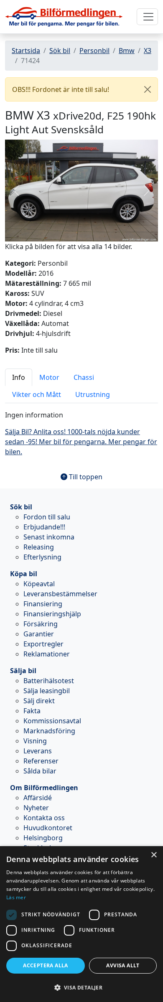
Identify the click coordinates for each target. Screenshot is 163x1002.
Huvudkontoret (47, 827)
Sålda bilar (39, 771)
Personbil (94, 50)
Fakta (32, 710)
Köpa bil (23, 573)
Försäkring (40, 623)
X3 (147, 50)
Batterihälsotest (48, 680)
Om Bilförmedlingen (44, 787)
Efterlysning (42, 557)
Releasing (38, 547)
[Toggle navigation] (147, 16)
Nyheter (36, 807)
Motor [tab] (49, 377)
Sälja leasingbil (46, 690)
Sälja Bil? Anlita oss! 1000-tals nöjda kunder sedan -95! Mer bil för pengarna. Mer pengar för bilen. (81, 441)
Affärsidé (37, 797)
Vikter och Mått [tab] (36, 394)
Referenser (41, 760)
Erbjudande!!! (44, 527)
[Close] (148, 89)
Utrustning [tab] (92, 394)
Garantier (38, 633)
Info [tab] (18, 377)
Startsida (26, 50)
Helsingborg (43, 837)
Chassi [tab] (84, 377)
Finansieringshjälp (52, 613)
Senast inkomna (48, 537)
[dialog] (81, 924)
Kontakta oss (44, 817)
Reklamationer (46, 654)
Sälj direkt (39, 700)
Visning (35, 740)
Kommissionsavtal (52, 720)
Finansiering (42, 603)
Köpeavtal (39, 583)
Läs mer (16, 897)
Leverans (37, 750)
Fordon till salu (46, 516)
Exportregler (43, 644)
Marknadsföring (49, 730)
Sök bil (59, 50)
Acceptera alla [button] (45, 965)
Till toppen (84, 476)
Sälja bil (23, 670)
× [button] (153, 855)
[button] (16, 191)
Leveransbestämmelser (60, 593)
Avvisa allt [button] (122, 965)
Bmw (127, 50)
